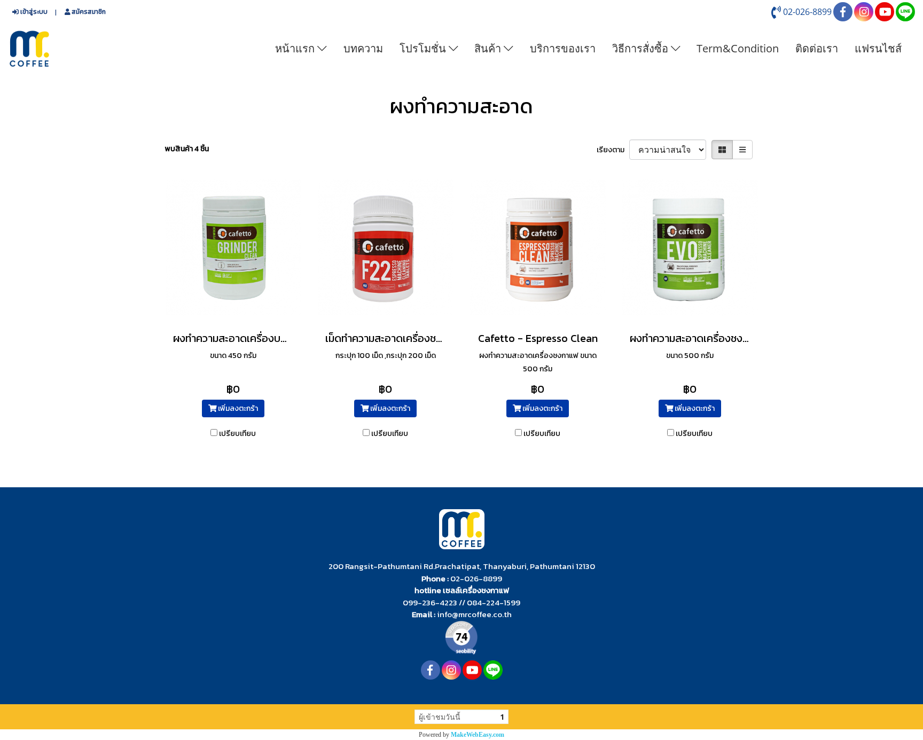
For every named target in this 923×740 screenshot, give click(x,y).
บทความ (363, 48)
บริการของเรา (563, 48)
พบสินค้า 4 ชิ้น (187, 148)
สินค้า (489, 48)
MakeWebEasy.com (477, 734)
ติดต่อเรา (816, 48)
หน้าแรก (296, 48)
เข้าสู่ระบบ (33, 12)
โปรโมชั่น (424, 48)
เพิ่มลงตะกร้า (237, 408)
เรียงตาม (613, 149)
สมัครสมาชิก (88, 12)
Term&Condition (738, 48)
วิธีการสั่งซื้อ (641, 48)
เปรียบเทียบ (237, 433)
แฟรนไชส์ (878, 48)
